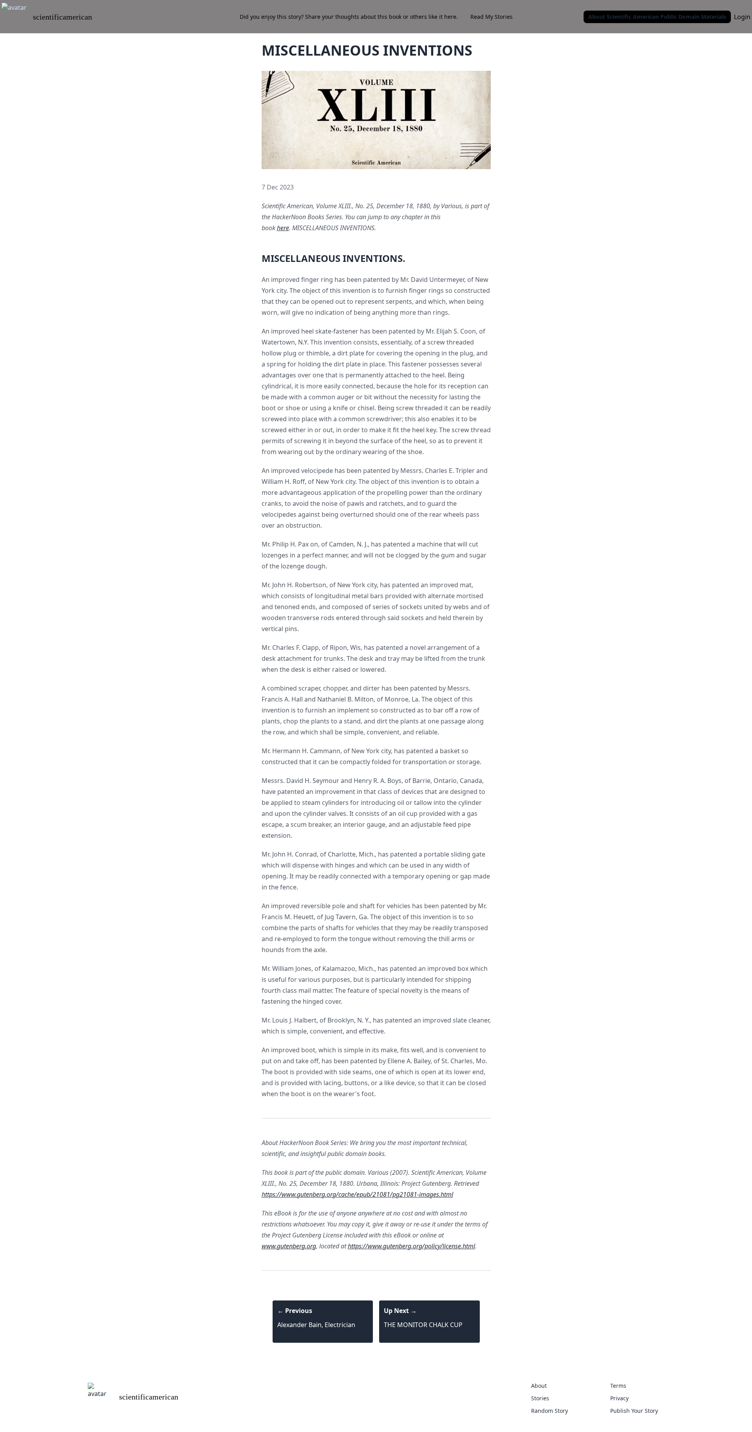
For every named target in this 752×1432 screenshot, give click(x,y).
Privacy (619, 1398)
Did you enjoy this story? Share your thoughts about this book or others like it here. (349, 16)
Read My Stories (491, 16)
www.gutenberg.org (289, 1246)
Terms (618, 1385)
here (283, 228)
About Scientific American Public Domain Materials (657, 16)
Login (742, 17)
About (539, 1385)
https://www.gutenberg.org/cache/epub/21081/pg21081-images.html (357, 1194)
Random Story (549, 1410)
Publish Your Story (634, 1410)
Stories (540, 1398)
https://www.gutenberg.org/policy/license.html (411, 1246)
